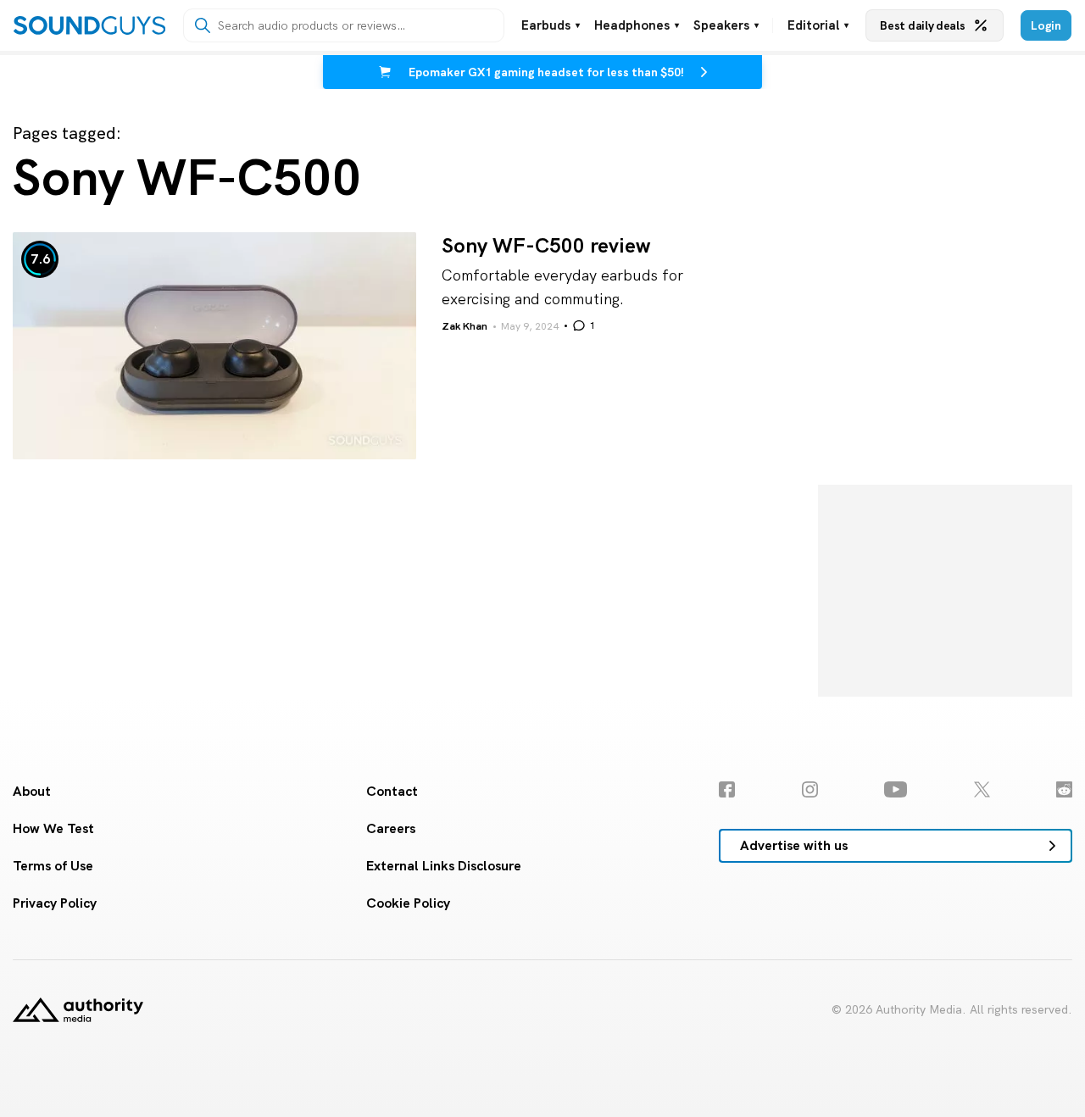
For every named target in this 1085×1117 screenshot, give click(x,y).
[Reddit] (1064, 789)
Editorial (818, 25)
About (32, 791)
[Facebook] (727, 789)
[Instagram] (810, 789)
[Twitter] (982, 789)
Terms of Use (53, 866)
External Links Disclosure (443, 866)
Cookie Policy (408, 903)
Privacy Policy (55, 903)
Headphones (636, 25)
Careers (390, 828)
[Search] (202, 25)
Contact (392, 791)
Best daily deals (922, 25)
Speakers (726, 25)
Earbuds (550, 25)
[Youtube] (895, 789)
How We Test (53, 828)
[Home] (89, 25)
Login (1046, 25)
